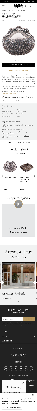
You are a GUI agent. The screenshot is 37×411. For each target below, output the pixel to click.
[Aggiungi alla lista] (34, 12)
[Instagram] (6, 368)
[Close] (33, 395)
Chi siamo (5, 1)
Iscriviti (29, 319)
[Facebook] (11, 368)
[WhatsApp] (18, 355)
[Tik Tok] (16, 368)
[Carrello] (34, 6)
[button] (2, 42)
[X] (31, 368)
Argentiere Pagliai (9, 13)
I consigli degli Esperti (8, 129)
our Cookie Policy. (12, 403)
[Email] (23, 355)
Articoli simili (19, 153)
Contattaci (31, 1)
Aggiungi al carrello (18, 65)
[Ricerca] (26, 6)
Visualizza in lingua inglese (9, 93)
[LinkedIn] (21, 368)
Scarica (18, 116)
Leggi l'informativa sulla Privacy (27, 324)
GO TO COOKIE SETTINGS (12, 407)
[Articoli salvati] (30, 6)
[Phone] (14, 355)
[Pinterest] (26, 368)
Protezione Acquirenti (8, 133)
